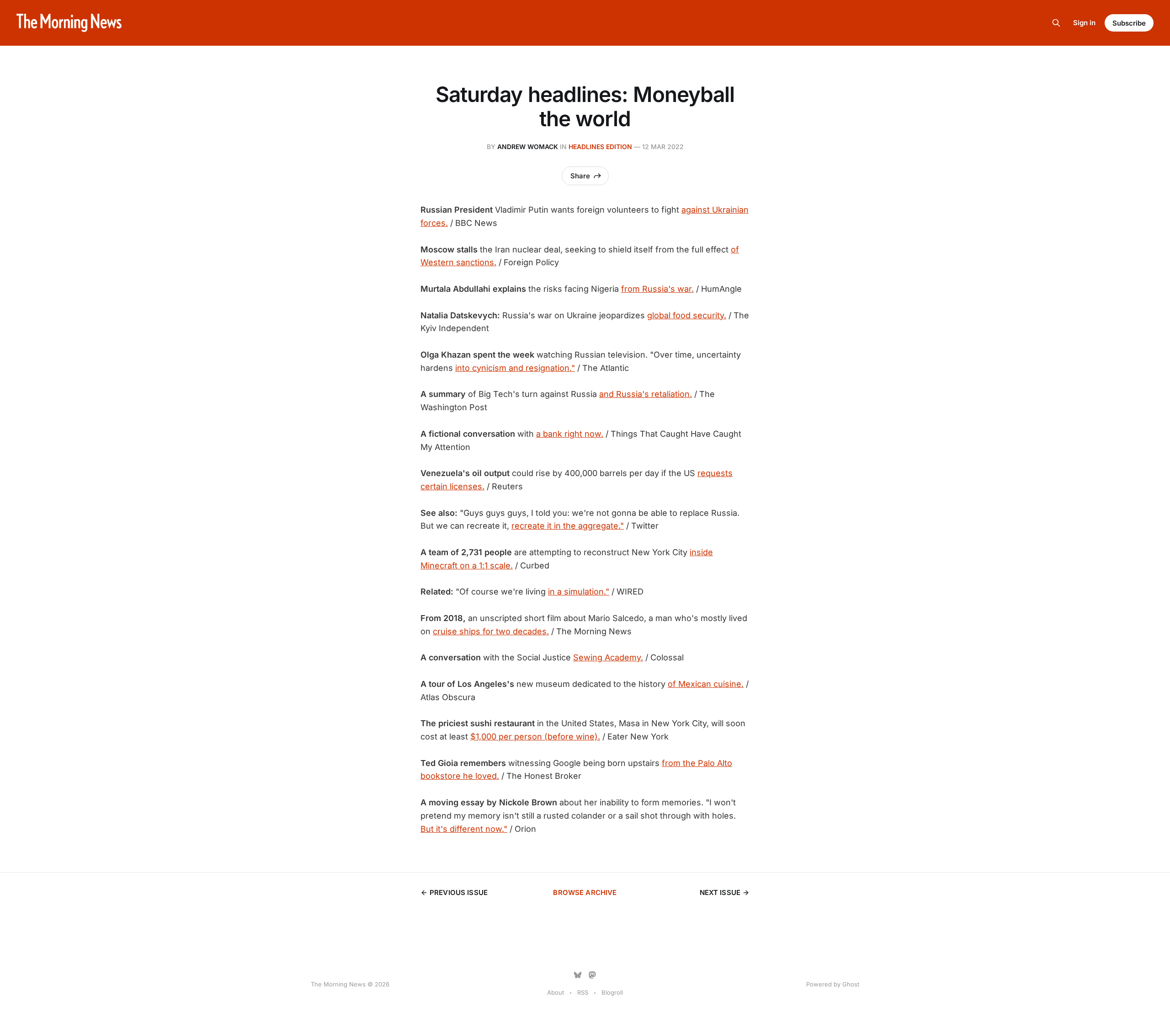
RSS (582, 992)
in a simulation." (578, 591)
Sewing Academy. (608, 657)
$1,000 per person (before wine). (535, 736)
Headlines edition (600, 146)
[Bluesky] (577, 975)
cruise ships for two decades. (491, 631)
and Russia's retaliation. (645, 394)
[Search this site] (1056, 23)
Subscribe (1129, 23)
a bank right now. (569, 434)
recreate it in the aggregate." (567, 525)
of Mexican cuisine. (706, 684)
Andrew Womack (527, 146)
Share (580, 175)
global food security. (686, 315)
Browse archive (585, 892)
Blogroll (612, 992)
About (555, 992)
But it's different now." (463, 829)
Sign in (1084, 22)
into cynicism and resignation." (515, 368)
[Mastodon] (592, 975)
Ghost (850, 984)
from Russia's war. (657, 289)
